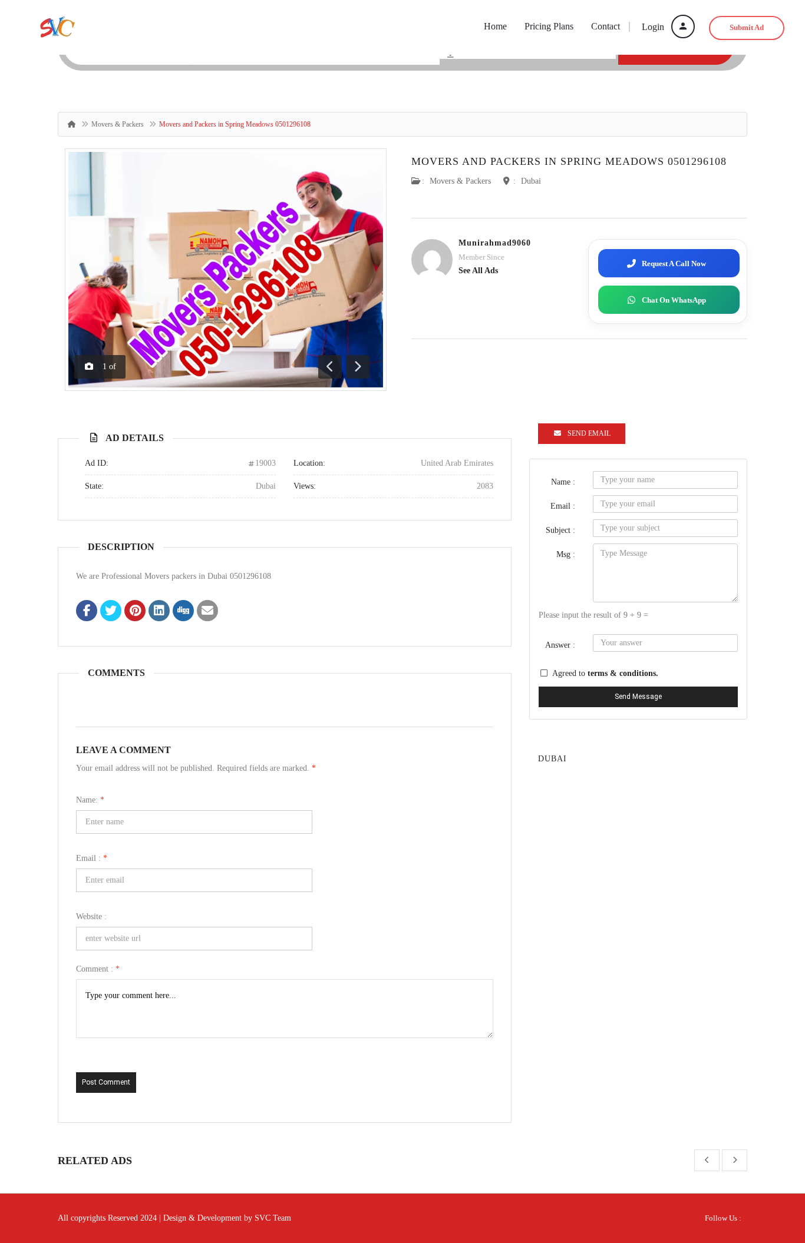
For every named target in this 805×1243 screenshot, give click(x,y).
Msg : (565, 554)
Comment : (98, 968)
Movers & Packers (117, 124)
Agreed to (605, 673)
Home (495, 26)
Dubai (531, 181)
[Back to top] (766, 1169)
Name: (90, 799)
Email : (91, 858)
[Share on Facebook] (86, 612)
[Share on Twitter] (110, 612)
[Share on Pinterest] (135, 612)
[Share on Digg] (183, 612)
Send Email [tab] (589, 433)
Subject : (560, 530)
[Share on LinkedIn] (159, 612)
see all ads (478, 270)
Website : (91, 916)
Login (654, 27)
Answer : (560, 645)
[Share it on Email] (207, 612)
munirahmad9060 (494, 242)
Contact (605, 26)
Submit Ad (747, 27)
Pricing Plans (548, 26)
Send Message (638, 696)
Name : (563, 482)
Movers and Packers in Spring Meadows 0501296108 (569, 161)
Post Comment (106, 1082)
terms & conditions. (623, 673)
